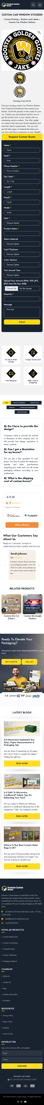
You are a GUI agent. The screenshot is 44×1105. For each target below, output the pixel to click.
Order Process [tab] (34, 403)
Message (8, 304)
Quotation (6, 1000)
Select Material (11, 239)
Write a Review (22, 525)
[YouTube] (25, 1101)
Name (7, 145)
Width (7, 207)
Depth (7, 197)
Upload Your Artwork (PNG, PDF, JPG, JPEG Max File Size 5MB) (21, 282)
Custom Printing (11, 19)
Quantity (9, 294)
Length (8, 187)
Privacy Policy (8, 1015)
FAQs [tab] (6, 403)
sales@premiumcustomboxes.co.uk (17, 919)
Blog (4, 988)
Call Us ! (29, 662)
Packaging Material (10, 961)
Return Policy (7, 1021)
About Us (6, 976)
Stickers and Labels (29, 19)
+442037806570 (11, 923)
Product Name (11, 228)
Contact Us (7, 982)
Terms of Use (8, 1034)
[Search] (33, 4)
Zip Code (9, 176)
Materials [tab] (12, 407)
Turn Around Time (12, 270)
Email (7, 155)
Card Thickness (11, 249)
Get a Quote (11, 662)
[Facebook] (18, 1101)
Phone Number (11, 166)
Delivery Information (10, 994)
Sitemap (6, 1028)
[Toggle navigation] (40, 4)
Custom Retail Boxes (10, 937)
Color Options (10, 260)
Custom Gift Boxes (10, 955)
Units (7, 218)
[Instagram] (21, 1101)
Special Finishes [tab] (22, 412)
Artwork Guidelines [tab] (19, 403)
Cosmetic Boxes (9, 949)
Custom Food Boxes (10, 943)
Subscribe (22, 1066)
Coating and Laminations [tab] (27, 407)
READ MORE (22, 763)
